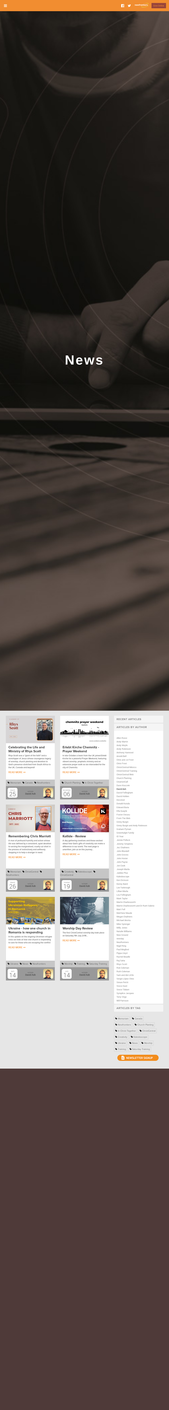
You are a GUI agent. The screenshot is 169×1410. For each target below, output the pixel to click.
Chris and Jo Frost (125, 759)
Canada (28, 782)
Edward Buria (123, 807)
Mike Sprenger (123, 924)
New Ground (122, 934)
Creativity (69, 871)
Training (80, 963)
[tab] (138, 719)
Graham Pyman (124, 829)
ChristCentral (31, 871)
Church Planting (72, 782)
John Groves (122, 854)
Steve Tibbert (123, 989)
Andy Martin (122, 741)
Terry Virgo (122, 996)
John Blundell (123, 851)
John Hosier (122, 858)
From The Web (123, 818)
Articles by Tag (129, 1008)
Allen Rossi (122, 737)
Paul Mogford (123, 949)
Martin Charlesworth (126, 902)
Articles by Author (132, 727)
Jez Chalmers (123, 847)
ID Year (120, 836)
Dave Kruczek (123, 785)
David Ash (121, 788)
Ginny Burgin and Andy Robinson (132, 825)
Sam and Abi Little (125, 975)
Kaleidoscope (84, 871)
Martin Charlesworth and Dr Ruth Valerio (135, 905)
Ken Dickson (122, 880)
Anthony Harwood (125, 752)
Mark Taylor (122, 898)
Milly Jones (122, 927)
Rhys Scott (122, 964)
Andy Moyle (122, 745)
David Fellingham (125, 792)
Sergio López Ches (125, 978)
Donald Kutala (123, 803)
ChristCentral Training (127, 770)
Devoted (121, 799)
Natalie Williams (124, 931)
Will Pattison (122, 1000)
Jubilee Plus (122, 872)
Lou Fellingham (124, 894)
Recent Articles (129, 719)
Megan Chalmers (124, 916)
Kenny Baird (122, 883)
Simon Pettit (122, 982)
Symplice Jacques (125, 993)
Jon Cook (121, 865)
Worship (68, 963)
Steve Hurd (122, 985)
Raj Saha (121, 960)
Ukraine (14, 963)
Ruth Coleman (123, 971)
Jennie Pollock (123, 839)
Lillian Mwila (122, 891)
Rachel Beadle (123, 956)
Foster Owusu (123, 814)
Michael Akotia (124, 920)
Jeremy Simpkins (125, 843)
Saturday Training (98, 963)
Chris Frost (122, 763)
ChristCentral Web (125, 774)
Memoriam (15, 782)
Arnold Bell (121, 756)
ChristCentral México (126, 767)
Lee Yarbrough (123, 887)
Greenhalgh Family (125, 832)
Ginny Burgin (122, 821)
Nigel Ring (121, 945)
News (25, 963)
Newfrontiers (43, 782)
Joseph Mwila (123, 869)
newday (120, 938)
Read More (15, 772)
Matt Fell (121, 909)
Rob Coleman (123, 967)
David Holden (123, 796)
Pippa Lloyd (122, 953)
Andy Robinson (124, 748)
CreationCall (122, 781)
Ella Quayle (122, 810)
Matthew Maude (124, 912)
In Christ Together (93, 782)
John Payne (122, 861)
